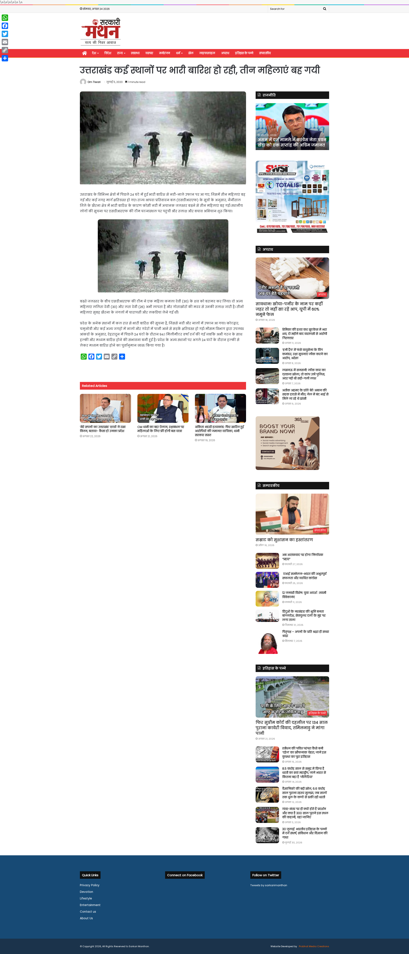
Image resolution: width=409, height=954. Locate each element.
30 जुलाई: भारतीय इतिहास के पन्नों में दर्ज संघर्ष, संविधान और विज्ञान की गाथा (304, 833)
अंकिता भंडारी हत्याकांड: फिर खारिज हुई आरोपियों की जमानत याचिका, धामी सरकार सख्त (219, 431)
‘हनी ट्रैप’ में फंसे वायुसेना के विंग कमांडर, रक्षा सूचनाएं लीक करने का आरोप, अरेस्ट (305, 354)
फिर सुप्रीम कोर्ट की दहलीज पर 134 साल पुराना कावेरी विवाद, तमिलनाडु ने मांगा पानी (292, 728)
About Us (86, 918)
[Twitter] (5, 34)
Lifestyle (86, 898)
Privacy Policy (89, 885)
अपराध (225, 53)
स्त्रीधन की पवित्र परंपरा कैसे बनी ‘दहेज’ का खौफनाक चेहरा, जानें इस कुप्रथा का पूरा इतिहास (304, 752)
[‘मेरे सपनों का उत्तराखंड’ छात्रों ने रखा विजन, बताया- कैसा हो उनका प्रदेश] (105, 408)
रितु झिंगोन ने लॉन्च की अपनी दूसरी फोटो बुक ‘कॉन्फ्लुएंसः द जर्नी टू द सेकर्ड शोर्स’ (289, 140)
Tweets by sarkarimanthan (268, 885)
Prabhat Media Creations (313, 946)
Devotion (86, 892)
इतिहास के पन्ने (244, 53)
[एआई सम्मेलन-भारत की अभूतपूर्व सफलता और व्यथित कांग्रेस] (267, 580)
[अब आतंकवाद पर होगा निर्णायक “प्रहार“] (267, 561)
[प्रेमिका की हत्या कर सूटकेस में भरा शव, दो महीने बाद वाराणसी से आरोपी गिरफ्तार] (267, 336)
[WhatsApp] (5, 18)
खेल (190, 53)
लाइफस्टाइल (207, 53)
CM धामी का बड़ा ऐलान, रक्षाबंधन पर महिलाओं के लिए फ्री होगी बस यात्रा (160, 429)
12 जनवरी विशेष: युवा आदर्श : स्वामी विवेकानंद (304, 595)
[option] (292, 126)
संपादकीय (265, 53)
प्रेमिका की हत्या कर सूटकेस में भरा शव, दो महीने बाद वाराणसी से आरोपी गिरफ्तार (304, 333)
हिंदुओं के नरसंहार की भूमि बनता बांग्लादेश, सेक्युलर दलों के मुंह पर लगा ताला (303, 615)
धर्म (178, 53)
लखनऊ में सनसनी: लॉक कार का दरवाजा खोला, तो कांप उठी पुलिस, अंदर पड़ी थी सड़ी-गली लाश (303, 374)
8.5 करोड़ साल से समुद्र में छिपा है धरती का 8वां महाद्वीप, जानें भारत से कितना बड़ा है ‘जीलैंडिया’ (304, 772)
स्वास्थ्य (135, 53)
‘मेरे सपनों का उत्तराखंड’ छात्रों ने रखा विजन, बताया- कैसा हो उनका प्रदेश (102, 429)
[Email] (5, 42)
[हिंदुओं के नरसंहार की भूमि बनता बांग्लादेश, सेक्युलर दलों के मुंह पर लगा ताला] (267, 616)
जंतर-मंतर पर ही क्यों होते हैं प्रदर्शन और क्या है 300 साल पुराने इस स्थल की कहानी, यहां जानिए (305, 813)
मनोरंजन (164, 53)
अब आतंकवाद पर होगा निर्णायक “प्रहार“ (302, 557)
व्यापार (149, 53)
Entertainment (90, 905)
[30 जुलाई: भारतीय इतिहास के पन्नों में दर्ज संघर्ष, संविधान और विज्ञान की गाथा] (267, 835)
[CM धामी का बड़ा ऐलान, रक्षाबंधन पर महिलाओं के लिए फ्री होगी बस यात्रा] (163, 408)
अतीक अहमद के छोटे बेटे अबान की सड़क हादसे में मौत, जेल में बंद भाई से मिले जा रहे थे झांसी (305, 394)
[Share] (5, 58)
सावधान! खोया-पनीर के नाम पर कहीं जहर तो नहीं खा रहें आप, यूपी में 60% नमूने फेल (289, 309)
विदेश (107, 53)
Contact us (88, 912)
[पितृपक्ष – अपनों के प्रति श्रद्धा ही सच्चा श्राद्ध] (267, 642)
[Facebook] (5, 26)
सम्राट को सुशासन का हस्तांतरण (284, 539)
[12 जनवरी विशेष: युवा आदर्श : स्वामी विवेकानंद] (267, 599)
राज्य (120, 53)
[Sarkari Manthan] (100, 31)
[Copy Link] (5, 50)
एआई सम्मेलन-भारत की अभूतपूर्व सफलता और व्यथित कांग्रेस (304, 576)
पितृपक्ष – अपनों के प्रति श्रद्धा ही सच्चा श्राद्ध (305, 634)
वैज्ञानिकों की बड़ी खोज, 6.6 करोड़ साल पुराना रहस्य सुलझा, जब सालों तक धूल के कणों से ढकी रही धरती (304, 792)
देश (94, 53)
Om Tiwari (94, 82)
